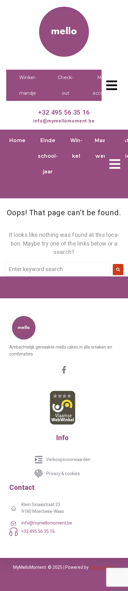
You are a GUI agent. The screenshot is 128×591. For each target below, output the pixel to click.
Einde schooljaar (47, 156)
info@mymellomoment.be (64, 121)
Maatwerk (102, 148)
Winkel (76, 148)
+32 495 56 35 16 (63, 112)
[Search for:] (57, 269)
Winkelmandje (27, 85)
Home (17, 140)
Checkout (66, 85)
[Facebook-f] (64, 370)
